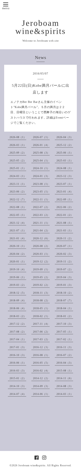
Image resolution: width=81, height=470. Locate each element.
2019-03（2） (18, 285)
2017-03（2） (41, 339)
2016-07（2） (64, 355)
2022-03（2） (41, 215)
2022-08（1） (18, 207)
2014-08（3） (64, 386)
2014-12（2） (41, 378)
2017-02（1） (64, 339)
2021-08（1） (64, 222)
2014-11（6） (64, 378)
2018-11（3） (41, 292)
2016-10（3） (18, 355)
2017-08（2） (18, 331)
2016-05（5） (41, 362)
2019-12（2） (41, 261)
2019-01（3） (64, 285)
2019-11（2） (64, 261)
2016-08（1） (41, 355)
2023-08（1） (41, 184)
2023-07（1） (64, 184)
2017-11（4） (41, 323)
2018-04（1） (64, 308)
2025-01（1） (18, 168)
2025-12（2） (64, 145)
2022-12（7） (18, 199)
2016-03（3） (18, 370)
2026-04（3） (64, 137)
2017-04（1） (18, 339)
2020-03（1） (41, 253)
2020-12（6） (41, 238)
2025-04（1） (41, 160)
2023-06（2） (18, 191)
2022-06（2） (64, 207)
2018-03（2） (18, 316)
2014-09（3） (41, 386)
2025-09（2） (18, 152)
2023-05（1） (41, 191)
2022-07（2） (41, 207)
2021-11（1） (41, 222)
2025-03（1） (64, 160)
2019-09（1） (41, 269)
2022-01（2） (64, 215)
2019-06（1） (18, 277)
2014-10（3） (18, 386)
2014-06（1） (41, 394)
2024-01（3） (41, 176)
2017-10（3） (64, 323)
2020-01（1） (18, 261)
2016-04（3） (64, 362)
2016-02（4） (41, 370)
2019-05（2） (41, 277)
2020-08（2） (41, 246)
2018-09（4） (18, 300)
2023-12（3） (64, 176)
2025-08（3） (41, 152)
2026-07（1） (41, 137)
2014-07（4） (18, 394)
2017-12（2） (18, 323)
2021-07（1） (18, 230)
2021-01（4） (18, 238)
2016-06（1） (18, 362)
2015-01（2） (18, 378)
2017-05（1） (64, 331)
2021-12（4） (18, 222)
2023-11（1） (18, 184)
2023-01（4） (64, 191)
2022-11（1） (41, 199)
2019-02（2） (41, 285)
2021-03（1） (64, 230)
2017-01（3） (18, 347)
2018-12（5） (18, 292)
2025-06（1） (64, 152)
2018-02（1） (41, 316)
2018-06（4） (18, 308)
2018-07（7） (64, 300)
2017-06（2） (41, 331)
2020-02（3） (64, 253)
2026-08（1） (18, 137)
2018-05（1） (41, 308)
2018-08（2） (41, 300)
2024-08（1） (64, 168)
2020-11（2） (64, 238)
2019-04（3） (64, 277)
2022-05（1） (18, 215)
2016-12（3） (41, 347)
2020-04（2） (18, 253)
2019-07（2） (64, 269)
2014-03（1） (64, 394)
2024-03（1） (18, 176)
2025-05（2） (18, 160)
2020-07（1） (64, 246)
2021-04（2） (41, 230)
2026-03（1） (18, 145)
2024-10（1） (41, 168)
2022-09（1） (64, 199)
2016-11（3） (64, 347)
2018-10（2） (64, 292)
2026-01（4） (41, 145)
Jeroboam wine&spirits (40, 27)
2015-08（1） (64, 370)
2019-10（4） (18, 269)
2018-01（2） (64, 316)
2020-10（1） (18, 246)
